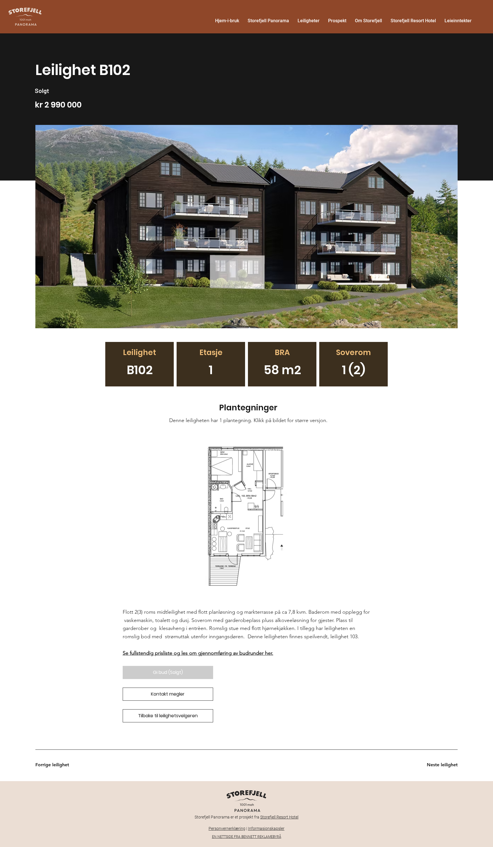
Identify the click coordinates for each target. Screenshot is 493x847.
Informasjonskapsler (266, 828)
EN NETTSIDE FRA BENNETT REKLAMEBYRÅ (246, 837)
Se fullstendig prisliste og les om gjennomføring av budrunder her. (198, 653)
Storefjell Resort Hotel (279, 817)
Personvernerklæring (227, 828)
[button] (168, 672)
